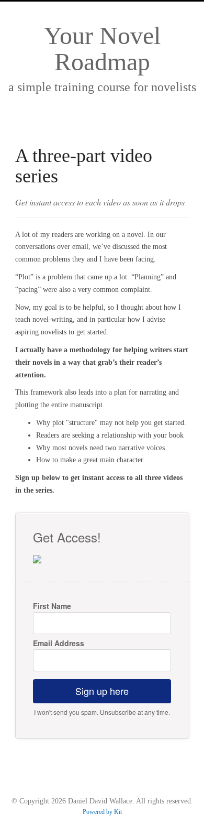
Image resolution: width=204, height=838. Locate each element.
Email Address (58, 643)
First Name (52, 606)
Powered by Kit (102, 811)
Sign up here (102, 691)
